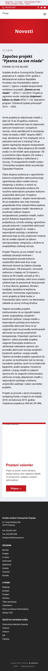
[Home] (5, 14)
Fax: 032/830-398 (9, 534)
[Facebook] (38, 7)
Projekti (5, 554)
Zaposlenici (7, 605)
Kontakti (5, 591)
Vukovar (5, 632)
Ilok (3, 635)
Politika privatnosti (27, 666)
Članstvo (6, 598)
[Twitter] (41, 7)
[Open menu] (45, 14)
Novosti (5, 550)
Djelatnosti (6, 564)
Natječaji (6, 587)
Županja (5, 639)
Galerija (5, 568)
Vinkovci (5, 628)
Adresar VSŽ (7, 613)
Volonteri (6, 572)
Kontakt (5, 575)
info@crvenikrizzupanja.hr (13, 538)
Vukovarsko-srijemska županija (15, 624)
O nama (5, 557)
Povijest (5, 594)
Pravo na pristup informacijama (15, 609)
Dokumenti (6, 561)
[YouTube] (45, 7)
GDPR (16, 666)
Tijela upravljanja (9, 602)
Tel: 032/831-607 (9, 530)
